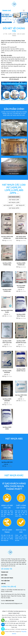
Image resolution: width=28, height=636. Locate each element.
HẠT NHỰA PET (8, 205)
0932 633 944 (10, 600)
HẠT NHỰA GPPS (14, 208)
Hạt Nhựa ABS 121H (7, 462)
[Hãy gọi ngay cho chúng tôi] (2, 620)
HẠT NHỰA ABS (14, 154)
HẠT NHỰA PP (20, 205)
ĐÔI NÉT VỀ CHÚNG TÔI (14, 29)
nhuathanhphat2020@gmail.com (13, 603)
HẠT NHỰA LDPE (14, 199)
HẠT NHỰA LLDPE (14, 202)
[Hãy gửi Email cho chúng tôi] (2, 629)
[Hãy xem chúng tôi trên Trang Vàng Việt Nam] (2, 633)
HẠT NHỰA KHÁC (14, 173)
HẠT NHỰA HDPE (14, 197)
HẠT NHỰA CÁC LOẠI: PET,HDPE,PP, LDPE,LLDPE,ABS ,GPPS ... (14, 188)
